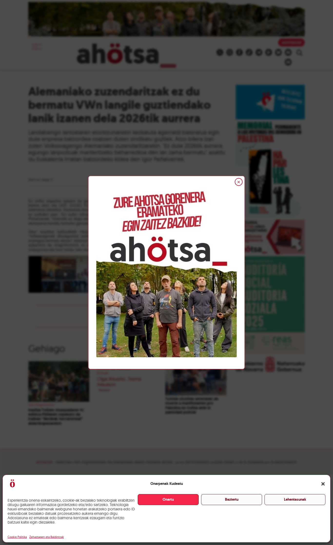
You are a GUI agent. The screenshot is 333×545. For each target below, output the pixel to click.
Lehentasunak (295, 499)
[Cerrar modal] (239, 182)
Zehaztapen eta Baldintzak (46, 537)
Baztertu (231, 499)
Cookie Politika (17, 537)
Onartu (168, 499)
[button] (323, 483)
